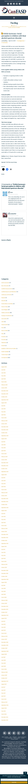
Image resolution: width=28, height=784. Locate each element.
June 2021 (3, 552)
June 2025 (3, 408)
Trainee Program (4, 354)
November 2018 (4, 645)
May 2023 (3, 483)
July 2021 (3, 549)
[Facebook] (8, 4)
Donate (22, 738)
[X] (11, 4)
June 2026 (3, 372)
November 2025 (4, 393)
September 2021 (4, 543)
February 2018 (4, 672)
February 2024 (4, 456)
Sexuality (3, 345)
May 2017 (3, 693)
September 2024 (4, 435)
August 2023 (4, 474)
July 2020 (3, 585)
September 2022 (4, 507)
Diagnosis (3, 297)
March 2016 (3, 714)
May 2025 (3, 411)
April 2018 (3, 666)
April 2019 (3, 630)
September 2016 (4, 705)
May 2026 (3, 375)
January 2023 (4, 495)
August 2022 (4, 510)
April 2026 (3, 378)
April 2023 (3, 486)
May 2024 (3, 447)
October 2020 (4, 576)
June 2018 (3, 660)
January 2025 (4, 423)
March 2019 (3, 633)
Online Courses (14, 739)
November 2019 (4, 609)
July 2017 (3, 687)
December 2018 (4, 642)
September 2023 (4, 471)
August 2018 (4, 654)
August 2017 (4, 684)
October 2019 (4, 612)
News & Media (4, 330)
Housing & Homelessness (6, 315)
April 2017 (3, 696)
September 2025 (4, 399)
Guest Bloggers (4, 309)
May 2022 (3, 519)
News (2, 327)
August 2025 (4, 402)
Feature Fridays (4, 306)
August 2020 (4, 582)
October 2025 (4, 396)
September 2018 (4, 651)
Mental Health (4, 324)
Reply (4, 218)
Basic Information (5, 285)
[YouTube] (17, 4)
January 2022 (4, 531)
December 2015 (4, 717)
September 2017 (4, 681)
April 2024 (3, 450)
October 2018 (4, 648)
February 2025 (4, 420)
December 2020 (4, 570)
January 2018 (4, 675)
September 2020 (4, 579)
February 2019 (4, 636)
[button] (14, 18)
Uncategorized (20, 40)
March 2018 (3, 669)
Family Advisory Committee (7, 303)
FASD (10, 737)
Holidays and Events (5, 312)
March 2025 (3, 417)
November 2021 (4, 537)
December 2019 (4, 606)
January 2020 (4, 603)
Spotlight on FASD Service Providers (8, 348)
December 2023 (4, 462)
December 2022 (4, 498)
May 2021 (3, 555)
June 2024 (3, 444)
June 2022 (3, 516)
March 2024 (3, 453)
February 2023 (4, 492)
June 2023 (3, 480)
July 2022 (3, 513)
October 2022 (4, 504)
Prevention (3, 339)
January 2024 (4, 459)
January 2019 (4, 639)
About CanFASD (5, 737)
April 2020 (3, 594)
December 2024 (4, 426)
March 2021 (3, 561)
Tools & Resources (22, 737)
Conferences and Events (6, 294)
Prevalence (3, 336)
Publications (3, 342)
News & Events (17, 738)
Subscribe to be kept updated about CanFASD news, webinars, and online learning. (14, 776)
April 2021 (3, 558)
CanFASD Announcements (6, 288)
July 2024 (3, 441)
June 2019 (3, 624)
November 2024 (4, 429)
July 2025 (3, 405)
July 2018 (3, 657)
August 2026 (4, 366)
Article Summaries (5, 282)
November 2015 (4, 720)
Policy (2, 333)
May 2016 (3, 711)
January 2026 (4, 387)
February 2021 (4, 564)
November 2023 (4, 465)
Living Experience (8, 738)
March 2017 (3, 699)
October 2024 (4, 432)
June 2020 (3, 588)
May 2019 (3, 627)
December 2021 (4, 534)
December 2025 (4, 390)
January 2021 (4, 567)
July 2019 (3, 621)
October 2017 (4, 678)
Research (15, 737)
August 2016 (4, 708)
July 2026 (3, 369)
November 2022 (4, 501)
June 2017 (3, 690)
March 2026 (3, 381)
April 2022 (3, 522)
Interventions (4, 318)
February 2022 (4, 528)
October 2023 (4, 468)
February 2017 (4, 702)
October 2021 (4, 540)
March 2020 (3, 597)
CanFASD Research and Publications (8, 291)
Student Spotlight (5, 351)
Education (3, 300)
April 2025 (3, 414)
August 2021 (4, 546)
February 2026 (4, 384)
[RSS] (20, 4)
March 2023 (3, 489)
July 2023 (3, 477)
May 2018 (3, 663)
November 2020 (4, 573)
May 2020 (3, 591)
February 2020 (4, 600)
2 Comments (4, 42)
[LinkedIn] (14, 4)
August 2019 (4, 618)
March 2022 (3, 525)
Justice (2, 321)
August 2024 (4, 438)
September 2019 (4, 615)
